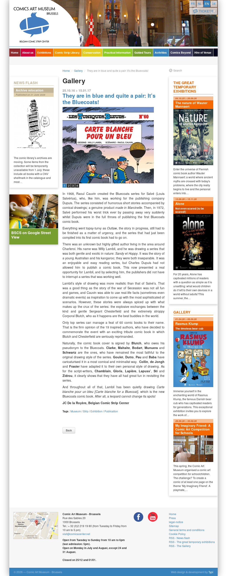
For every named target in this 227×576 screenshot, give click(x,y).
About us (27, 52)
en (207, 4)
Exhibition (96, 411)
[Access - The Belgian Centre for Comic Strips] (35, 525)
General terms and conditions (186, 530)
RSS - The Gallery (180, 546)
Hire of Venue (202, 52)
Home (14, 52)
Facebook (138, 517)
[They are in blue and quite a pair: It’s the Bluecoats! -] (113, 170)
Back (69, 430)
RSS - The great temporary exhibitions (192, 542)
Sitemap (174, 526)
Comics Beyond (180, 52)
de (214, 4)
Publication (111, 411)
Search (177, 70)
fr (193, 4)
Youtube (153, 517)
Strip (85, 411)
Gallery (78, 70)
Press (172, 518)
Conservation (91, 52)
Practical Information (117, 52)
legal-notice (176, 522)
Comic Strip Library (67, 52)
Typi (210, 572)
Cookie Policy (177, 534)
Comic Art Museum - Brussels (44, 23)
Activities (161, 52)
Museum (75, 411)
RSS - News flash (179, 538)
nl (200, 4)
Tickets (206, 11)
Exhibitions (44, 52)
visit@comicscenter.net (76, 534)
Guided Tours (142, 52)
